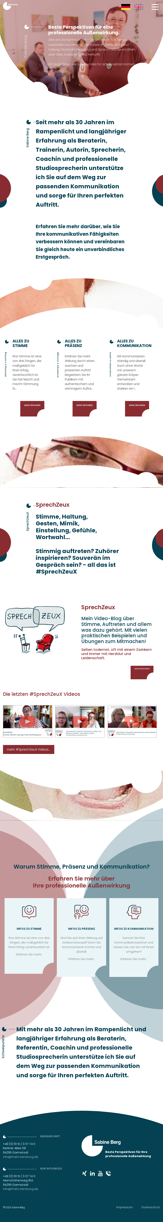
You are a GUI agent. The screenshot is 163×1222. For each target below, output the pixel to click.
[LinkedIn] (92, 1172)
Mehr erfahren (142, 669)
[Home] (10, 6)
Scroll (82, 66)
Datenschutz (151, 1207)
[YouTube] (100, 1172)
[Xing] (84, 1172)
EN (135, 6)
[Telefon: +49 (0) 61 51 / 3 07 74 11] (108, 1172)
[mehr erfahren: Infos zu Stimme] (29, 936)
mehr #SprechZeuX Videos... (28, 749)
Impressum (124, 1207)
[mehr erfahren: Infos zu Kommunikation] (134, 937)
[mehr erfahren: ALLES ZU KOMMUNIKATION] (133, 376)
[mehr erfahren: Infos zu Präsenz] (81, 937)
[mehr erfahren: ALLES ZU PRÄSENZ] (80, 376)
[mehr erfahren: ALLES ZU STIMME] (28, 376)
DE (122, 6)
